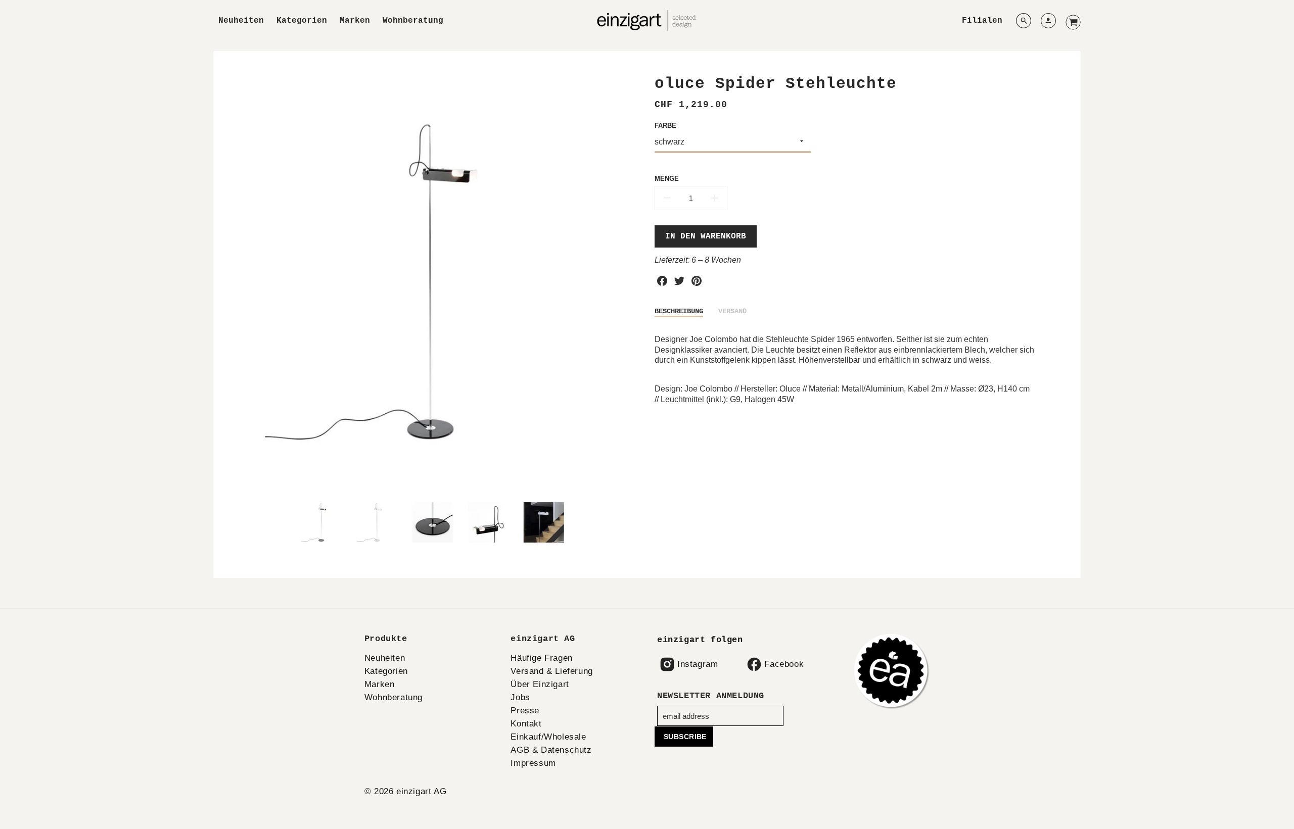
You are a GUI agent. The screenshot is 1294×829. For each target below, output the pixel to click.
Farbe (665, 125)
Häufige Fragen (541, 658)
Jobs (520, 697)
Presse (525, 710)
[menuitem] (241, 21)
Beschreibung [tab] (679, 311)
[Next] (631, 281)
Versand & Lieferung (551, 671)
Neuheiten (241, 20)
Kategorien (301, 20)
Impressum (533, 763)
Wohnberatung (413, 20)
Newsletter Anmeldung (710, 696)
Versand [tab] (732, 311)
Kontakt (526, 723)
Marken (355, 20)
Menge (667, 178)
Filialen (982, 20)
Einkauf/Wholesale (548, 737)
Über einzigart (540, 684)
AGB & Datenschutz (551, 750)
